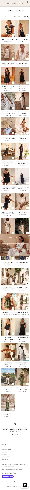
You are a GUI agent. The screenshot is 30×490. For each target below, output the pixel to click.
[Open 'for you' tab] (25, 485)
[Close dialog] (28, 235)
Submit (15, 251)
